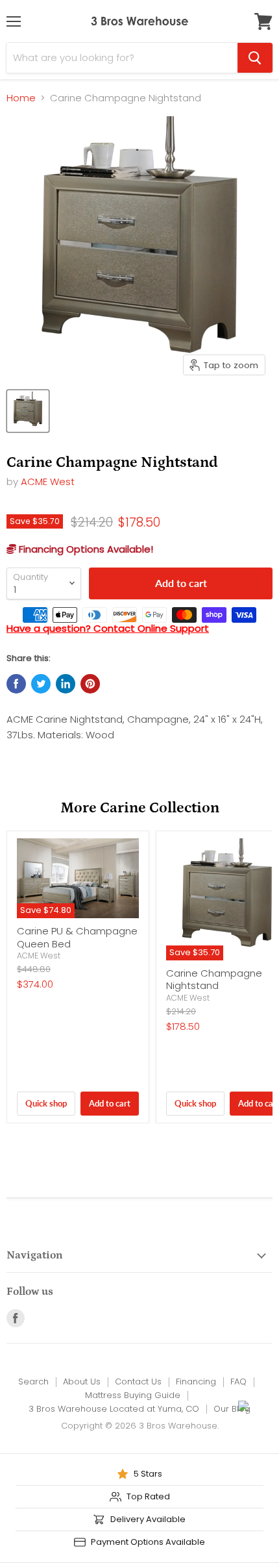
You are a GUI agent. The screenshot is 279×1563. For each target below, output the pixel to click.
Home (21, 97)
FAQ (238, 1381)
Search (33, 1381)
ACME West (48, 481)
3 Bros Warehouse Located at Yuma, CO (114, 1409)
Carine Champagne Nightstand (214, 979)
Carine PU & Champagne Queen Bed (77, 937)
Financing (196, 1381)
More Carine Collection (139, 808)
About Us (82, 1381)
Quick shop (46, 1103)
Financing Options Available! (84, 549)
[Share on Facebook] (16, 684)
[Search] (255, 58)
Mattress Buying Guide (132, 1395)
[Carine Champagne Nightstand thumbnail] (28, 411)
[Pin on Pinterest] (90, 684)
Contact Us (138, 1381)
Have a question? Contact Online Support (107, 628)
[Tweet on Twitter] (41, 684)
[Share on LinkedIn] (65, 684)
